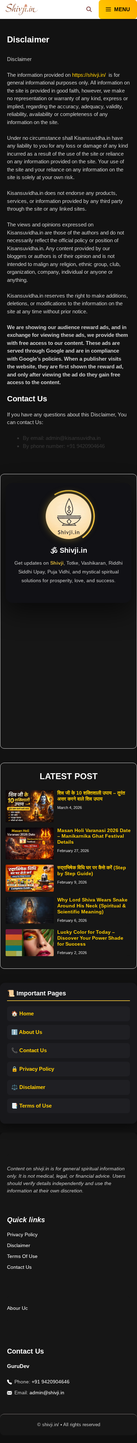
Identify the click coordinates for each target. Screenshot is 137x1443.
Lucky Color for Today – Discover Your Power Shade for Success (90, 938)
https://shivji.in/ (89, 75)
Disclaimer (18, 1245)
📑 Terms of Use (31, 1106)
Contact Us (19, 1267)
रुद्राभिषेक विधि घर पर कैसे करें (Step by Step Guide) (91, 870)
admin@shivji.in (47, 1392)
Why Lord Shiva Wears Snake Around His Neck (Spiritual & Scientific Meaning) (92, 905)
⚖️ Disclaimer (28, 1087)
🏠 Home (22, 1013)
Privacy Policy (22, 1234)
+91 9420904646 (51, 1381)
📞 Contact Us (29, 1050)
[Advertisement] (68, 671)
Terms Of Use (22, 1256)
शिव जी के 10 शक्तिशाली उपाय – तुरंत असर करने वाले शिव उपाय (91, 796)
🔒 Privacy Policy (32, 1069)
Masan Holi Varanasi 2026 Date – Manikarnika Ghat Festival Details (94, 836)
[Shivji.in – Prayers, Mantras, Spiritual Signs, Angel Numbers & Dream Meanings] (22, 9)
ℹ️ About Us (26, 1032)
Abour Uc (17, 1308)
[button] (89, 9)
